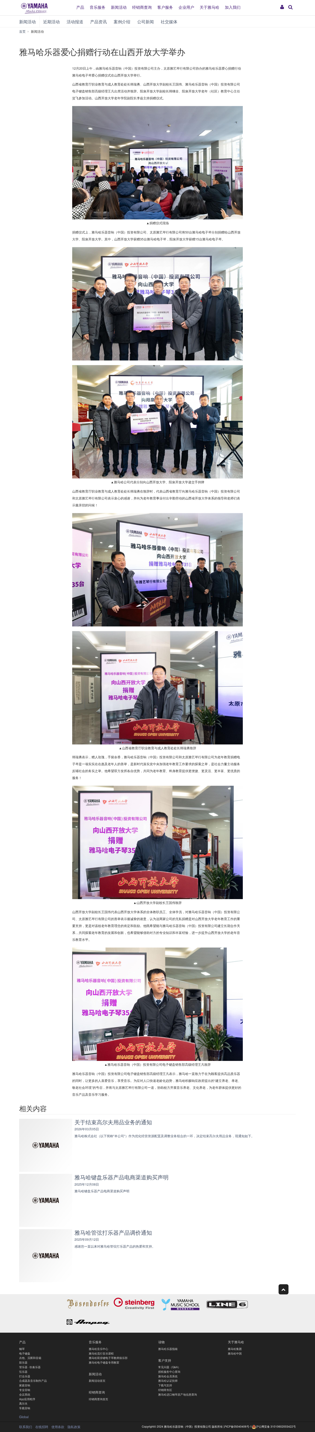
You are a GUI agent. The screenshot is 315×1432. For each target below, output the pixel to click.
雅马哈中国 (235, 1353)
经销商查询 (142, 6)
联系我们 (25, 1426)
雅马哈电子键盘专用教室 (104, 1362)
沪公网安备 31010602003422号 (276, 1426)
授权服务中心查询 (169, 1371)
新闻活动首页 (97, 1380)
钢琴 (22, 1349)
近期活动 (51, 21)
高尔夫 (23, 1403)
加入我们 (233, 6)
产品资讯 (98, 21)
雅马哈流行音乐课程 (101, 1353)
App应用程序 (27, 1399)
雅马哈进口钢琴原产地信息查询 (177, 1394)
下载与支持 (165, 1385)
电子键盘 (24, 1353)
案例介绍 (122, 21)
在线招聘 (41, 1426)
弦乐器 (23, 1371)
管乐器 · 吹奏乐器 (30, 1367)
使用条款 (57, 1426)
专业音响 (24, 1390)
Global (24, 1416)
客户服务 (165, 6)
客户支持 (164, 1360)
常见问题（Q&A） (169, 1367)
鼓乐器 (23, 1362)
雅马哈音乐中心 (98, 1349)
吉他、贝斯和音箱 (30, 1358)
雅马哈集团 (235, 1349)
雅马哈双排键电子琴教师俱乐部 (108, 1358)
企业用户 (186, 6)
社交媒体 (169, 21)
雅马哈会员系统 (168, 1376)
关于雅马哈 (209, 6)
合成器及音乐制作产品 (33, 1380)
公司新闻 (145, 21)
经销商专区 (165, 1390)
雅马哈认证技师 (168, 1380)
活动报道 (75, 21)
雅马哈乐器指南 (168, 1349)
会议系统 (24, 1394)
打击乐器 (24, 1376)
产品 (80, 6)
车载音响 (24, 1408)
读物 (161, 1341)
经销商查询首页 (98, 1399)
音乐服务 (97, 6)
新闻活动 (119, 6)
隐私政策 (74, 1426)
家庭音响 (24, 1385)
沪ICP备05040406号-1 (237, 1426)
